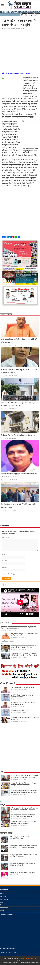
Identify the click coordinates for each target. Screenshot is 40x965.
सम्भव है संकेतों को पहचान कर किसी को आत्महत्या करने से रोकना (25, 719)
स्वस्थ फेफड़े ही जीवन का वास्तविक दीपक (22, 687)
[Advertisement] (20, 51)
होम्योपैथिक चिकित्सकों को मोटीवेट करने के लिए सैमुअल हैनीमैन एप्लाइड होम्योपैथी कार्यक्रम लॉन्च (18, 628)
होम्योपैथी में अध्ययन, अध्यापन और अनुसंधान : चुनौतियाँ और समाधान (23, 696)
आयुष (2, 902)
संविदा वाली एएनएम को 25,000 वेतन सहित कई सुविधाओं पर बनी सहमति (23, 864)
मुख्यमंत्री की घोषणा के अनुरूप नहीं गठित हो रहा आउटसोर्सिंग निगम (22, 873)
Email (4, 561)
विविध (2, 911)
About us (3, 896)
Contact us (4, 899)
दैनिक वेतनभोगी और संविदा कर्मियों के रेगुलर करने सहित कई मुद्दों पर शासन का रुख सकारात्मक (23, 846)
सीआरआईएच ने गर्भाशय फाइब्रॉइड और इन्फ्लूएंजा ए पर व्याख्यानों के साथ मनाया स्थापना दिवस (24, 776)
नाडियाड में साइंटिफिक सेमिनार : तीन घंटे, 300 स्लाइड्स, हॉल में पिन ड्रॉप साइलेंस (24, 784)
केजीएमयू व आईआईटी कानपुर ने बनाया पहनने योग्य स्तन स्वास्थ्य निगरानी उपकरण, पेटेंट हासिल (24, 792)
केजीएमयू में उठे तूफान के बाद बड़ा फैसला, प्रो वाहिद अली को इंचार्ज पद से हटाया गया (23, 647)
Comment (6, 537)
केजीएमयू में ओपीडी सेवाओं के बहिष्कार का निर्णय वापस (18, 435)
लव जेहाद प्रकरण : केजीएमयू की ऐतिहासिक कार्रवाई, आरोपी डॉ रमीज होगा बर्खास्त (23, 816)
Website (4, 567)
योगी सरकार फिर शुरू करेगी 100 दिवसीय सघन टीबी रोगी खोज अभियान (24, 634)
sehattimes (7, 28)
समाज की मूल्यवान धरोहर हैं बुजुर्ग (20, 710)
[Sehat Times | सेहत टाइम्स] (20, 4)
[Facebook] (18, 961)
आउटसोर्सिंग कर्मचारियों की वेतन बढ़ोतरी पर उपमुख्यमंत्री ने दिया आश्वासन (21, 837)
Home (2, 893)
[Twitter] (20, 961)
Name (4, 554)
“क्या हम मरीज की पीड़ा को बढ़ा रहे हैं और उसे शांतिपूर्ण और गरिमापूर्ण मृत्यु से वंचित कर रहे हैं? (19, 404)
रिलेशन (2, 905)
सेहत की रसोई (4, 908)
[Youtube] (22, 961)
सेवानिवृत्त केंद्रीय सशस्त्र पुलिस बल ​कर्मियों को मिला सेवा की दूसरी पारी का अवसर (23, 855)
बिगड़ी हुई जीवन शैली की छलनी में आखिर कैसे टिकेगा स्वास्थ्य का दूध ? (23, 703)
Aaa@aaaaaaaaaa (7, 641)
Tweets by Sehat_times (8, 952)
